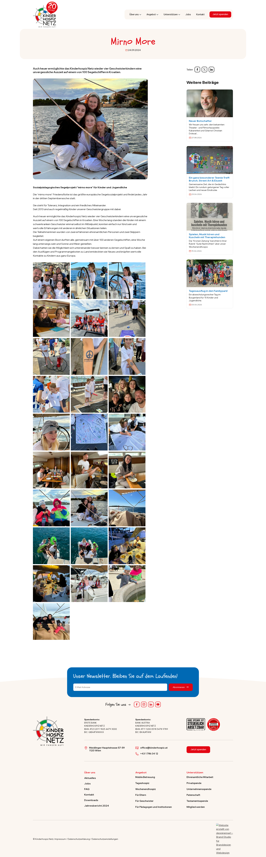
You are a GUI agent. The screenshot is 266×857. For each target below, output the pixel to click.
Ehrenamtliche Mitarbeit (200, 777)
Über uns (134, 14)
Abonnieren (179, 687)
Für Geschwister (144, 800)
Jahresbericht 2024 (96, 805)
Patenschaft (193, 794)
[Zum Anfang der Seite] (261, 840)
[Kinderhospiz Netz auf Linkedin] (151, 704)
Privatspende (194, 783)
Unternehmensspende (199, 789)
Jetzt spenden (220, 14)
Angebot (151, 14)
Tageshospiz (142, 783)
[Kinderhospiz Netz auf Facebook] (136, 704)
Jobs (188, 14)
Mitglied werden (196, 806)
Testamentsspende (197, 800)
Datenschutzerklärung (79, 839)
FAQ (86, 789)
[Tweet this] (204, 69)
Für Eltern (140, 794)
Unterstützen (171, 14)
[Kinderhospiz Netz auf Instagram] (144, 704)
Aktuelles (90, 777)
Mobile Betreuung (145, 777)
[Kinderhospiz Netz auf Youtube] (158, 704)
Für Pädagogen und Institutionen (153, 806)
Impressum (60, 839)
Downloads (91, 800)
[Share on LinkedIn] (211, 69)
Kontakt (200, 14)
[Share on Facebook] (197, 69)
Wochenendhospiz (145, 789)
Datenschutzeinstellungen (105, 839)
